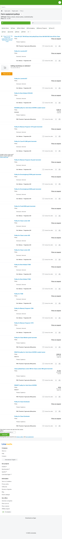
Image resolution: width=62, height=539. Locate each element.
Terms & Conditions (6, 481)
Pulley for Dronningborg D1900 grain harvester (27, 189)
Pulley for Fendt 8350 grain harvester (24, 206)
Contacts (4, 456)
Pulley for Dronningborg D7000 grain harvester (27, 174)
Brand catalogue (6, 494)
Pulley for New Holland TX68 (22, 264)
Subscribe (4, 434)
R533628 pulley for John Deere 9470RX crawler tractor (29, 107)
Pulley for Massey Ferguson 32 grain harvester (27, 160)
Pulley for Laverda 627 (20, 51)
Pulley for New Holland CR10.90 (23, 93)
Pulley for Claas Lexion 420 (22, 220)
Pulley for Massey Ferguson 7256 (23, 308)
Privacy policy (5, 484)
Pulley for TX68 (18, 293)
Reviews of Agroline (7, 489)
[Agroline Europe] (9, 2)
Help (3, 453)
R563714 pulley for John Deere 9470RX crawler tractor (29, 352)
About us (4, 451)
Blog (3, 492)
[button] (59, 2)
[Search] (59, 7)
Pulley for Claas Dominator (22, 401)
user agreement (29, 436)
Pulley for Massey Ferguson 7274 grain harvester (28, 126)
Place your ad (6, 73)
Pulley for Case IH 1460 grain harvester (25, 141)
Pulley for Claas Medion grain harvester (25, 337)
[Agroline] (2, 11)
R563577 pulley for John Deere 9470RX (25, 385)
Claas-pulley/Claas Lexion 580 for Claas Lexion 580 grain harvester (33, 368)
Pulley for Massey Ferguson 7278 (23, 323)
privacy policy (19, 436)
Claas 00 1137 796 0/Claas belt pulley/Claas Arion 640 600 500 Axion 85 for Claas (37, 36)
